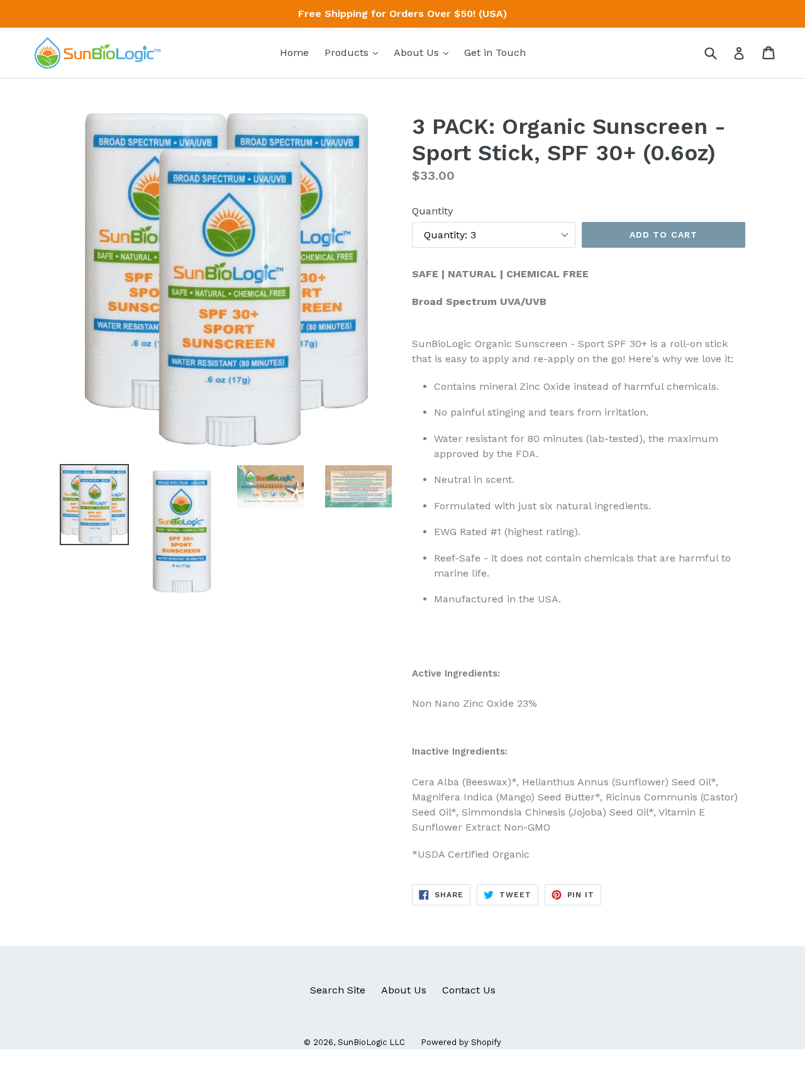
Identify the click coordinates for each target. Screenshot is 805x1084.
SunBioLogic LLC (371, 1042)
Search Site (337, 990)
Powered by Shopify (461, 1042)
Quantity (432, 211)
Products (354, 52)
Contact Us (469, 990)
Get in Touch (495, 52)
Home (294, 52)
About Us (424, 52)
